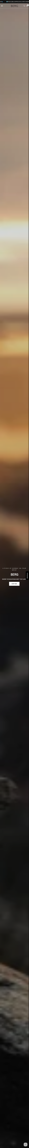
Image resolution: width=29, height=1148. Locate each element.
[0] (27, 5)
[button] (14, 584)
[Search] (24, 5)
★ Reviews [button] (27, 576)
